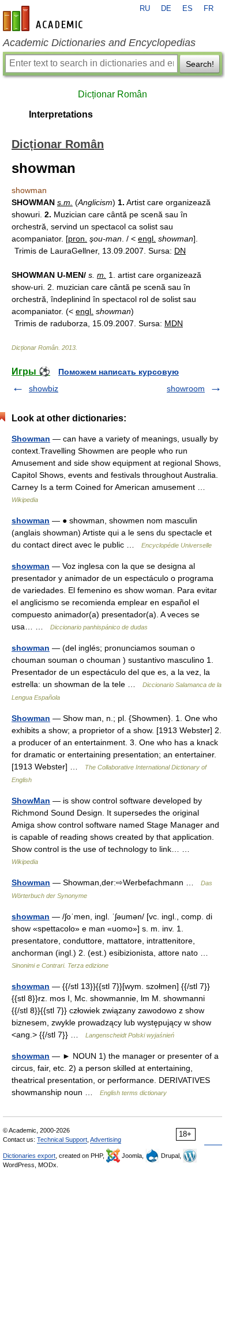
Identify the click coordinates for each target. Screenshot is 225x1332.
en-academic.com (44, 18)
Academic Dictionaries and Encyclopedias (99, 42)
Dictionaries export (29, 1155)
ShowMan (31, 800)
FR (208, 9)
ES (187, 9)
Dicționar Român (112, 94)
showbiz (43, 388)
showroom (186, 388)
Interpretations (61, 114)
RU (145, 9)
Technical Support (62, 1139)
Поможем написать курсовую (118, 371)
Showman (31, 438)
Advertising (105, 1139)
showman (31, 520)
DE (166, 9)
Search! (200, 64)
